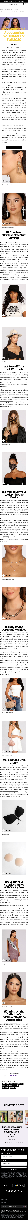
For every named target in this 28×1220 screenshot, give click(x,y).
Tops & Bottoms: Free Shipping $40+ (14, 1)
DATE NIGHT (10, 1085)
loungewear (6, 536)
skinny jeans (3, 786)
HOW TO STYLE (5, 1087)
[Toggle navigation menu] (2, 4)
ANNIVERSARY (5, 1083)
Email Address (5, 1153)
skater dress (22, 520)
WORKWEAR (13, 1087)
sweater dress (4, 392)
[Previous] (2, 1)
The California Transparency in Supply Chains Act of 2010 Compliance (14, 1212)
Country (4, 1160)
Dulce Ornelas (13, 1075)
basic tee (12, 82)
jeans (17, 82)
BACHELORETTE (13, 1083)
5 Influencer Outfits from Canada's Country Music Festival (11, 1130)
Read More (12, 1139)
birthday (6, 1023)
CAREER (4, 1085)
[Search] (24, 4)
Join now (14, 1169)
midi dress (16, 267)
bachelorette (13, 1023)
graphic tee (6, 274)
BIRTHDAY (20, 1083)
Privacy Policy (22, 1175)
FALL (14, 1085)
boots (23, 392)
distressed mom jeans (6, 401)
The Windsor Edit (8, 9)
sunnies (10, 110)
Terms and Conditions (13, 1175)
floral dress (22, 1034)
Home (1, 9)
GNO (18, 1085)
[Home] (14, 4)
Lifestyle (16, 9)
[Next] (26, 1)
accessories (9, 1067)
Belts (10, 116)
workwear (2, 792)
